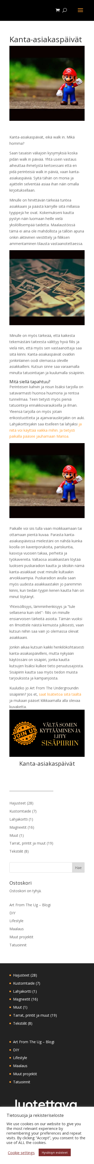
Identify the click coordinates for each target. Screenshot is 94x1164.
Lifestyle (16, 920)
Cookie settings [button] (21, 1152)
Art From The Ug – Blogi (30, 904)
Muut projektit (21, 936)
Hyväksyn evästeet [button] (55, 1152)
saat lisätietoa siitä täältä (60, 694)
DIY (12, 912)
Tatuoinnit (18, 944)
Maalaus (16, 928)
